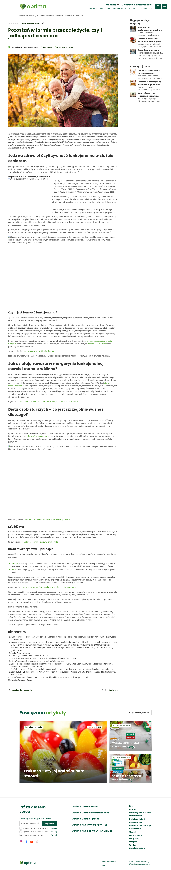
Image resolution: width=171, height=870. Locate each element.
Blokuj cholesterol (137, 848)
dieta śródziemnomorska (38, 436)
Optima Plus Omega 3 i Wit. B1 (89, 824)
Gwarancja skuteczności (137, 4)
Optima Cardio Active (85, 806)
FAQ (131, 806)
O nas (103, 865)
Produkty (111, 4)
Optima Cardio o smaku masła (90, 812)
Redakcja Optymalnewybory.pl (24, 47)
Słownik (132, 832)
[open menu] (164, 6)
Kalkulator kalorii (137, 819)
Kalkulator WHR (136, 829)
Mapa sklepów (135, 835)
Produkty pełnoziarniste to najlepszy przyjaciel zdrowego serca (49, 587)
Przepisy (132, 8)
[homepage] (32, 6)
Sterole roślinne (119, 8)
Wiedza (92, 8)
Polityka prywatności (108, 862)
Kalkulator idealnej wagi (140, 825)
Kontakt (133, 809)
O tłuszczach (146, 8)
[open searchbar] (158, 6)
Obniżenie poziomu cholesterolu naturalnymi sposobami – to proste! (49, 402)
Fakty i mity (105, 8)
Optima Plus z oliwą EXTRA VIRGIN (92, 830)
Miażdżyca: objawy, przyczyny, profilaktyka (40, 542)
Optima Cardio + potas (85, 818)
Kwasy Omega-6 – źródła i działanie (39, 351)
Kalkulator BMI (135, 822)
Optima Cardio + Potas (97, 344)
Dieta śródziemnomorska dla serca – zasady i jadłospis (49, 519)
